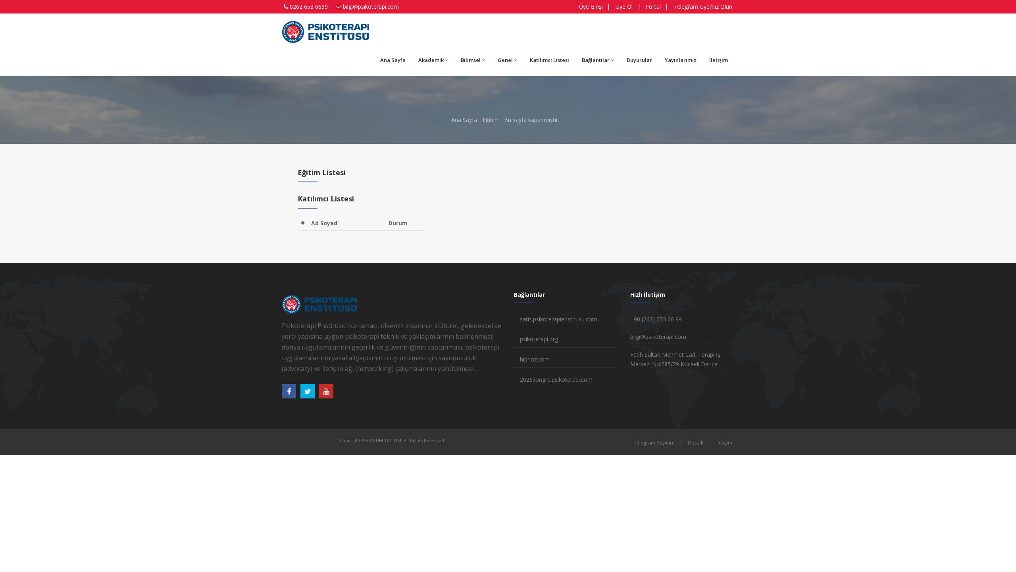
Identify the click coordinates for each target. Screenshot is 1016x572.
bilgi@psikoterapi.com (371, 6)
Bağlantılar (596, 60)
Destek (695, 442)
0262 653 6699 (309, 6)
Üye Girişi (591, 6)
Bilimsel (471, 60)
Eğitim (490, 120)
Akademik (431, 60)
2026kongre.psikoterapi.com (556, 379)
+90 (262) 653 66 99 (656, 319)
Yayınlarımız (681, 60)
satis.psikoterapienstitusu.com (558, 319)
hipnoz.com (535, 359)
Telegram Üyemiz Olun (702, 6)
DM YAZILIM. (389, 440)
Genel (505, 60)
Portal (653, 6)
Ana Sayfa (393, 60)
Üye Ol (624, 6)
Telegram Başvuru (654, 442)
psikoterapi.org (539, 339)
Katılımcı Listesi (549, 60)
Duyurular (639, 60)
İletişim (718, 60)
